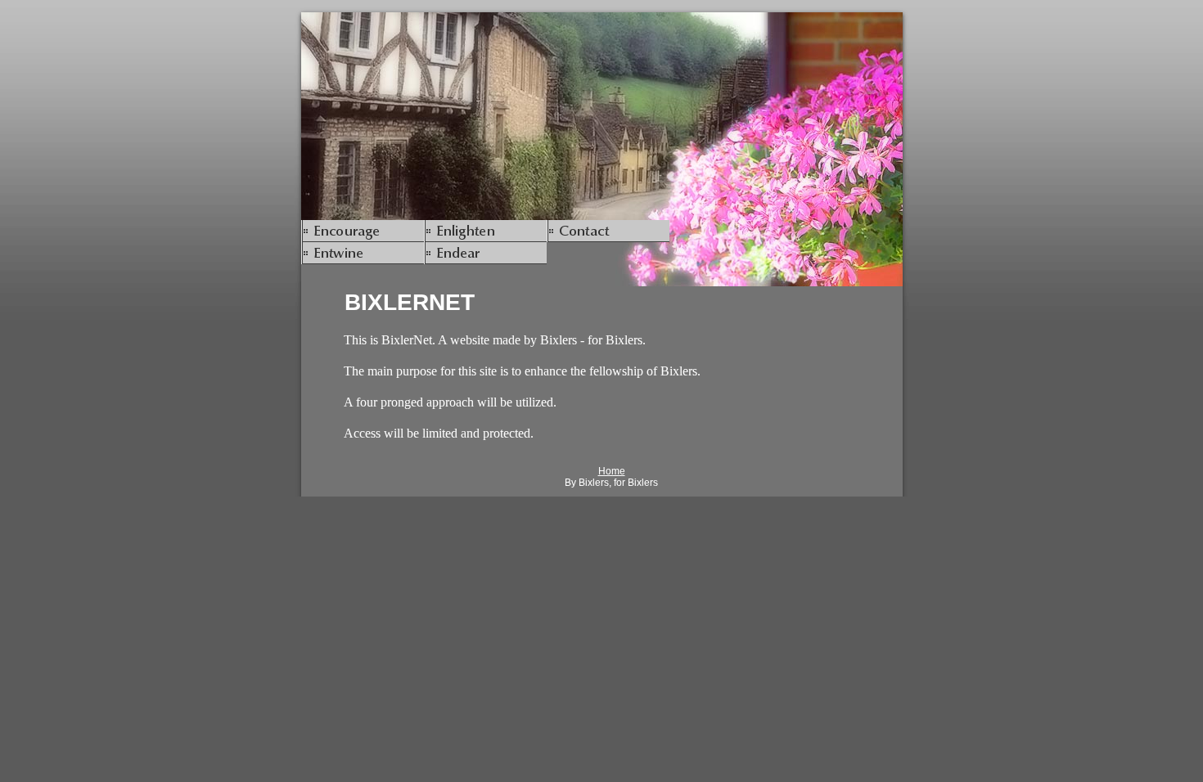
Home (611, 471)
